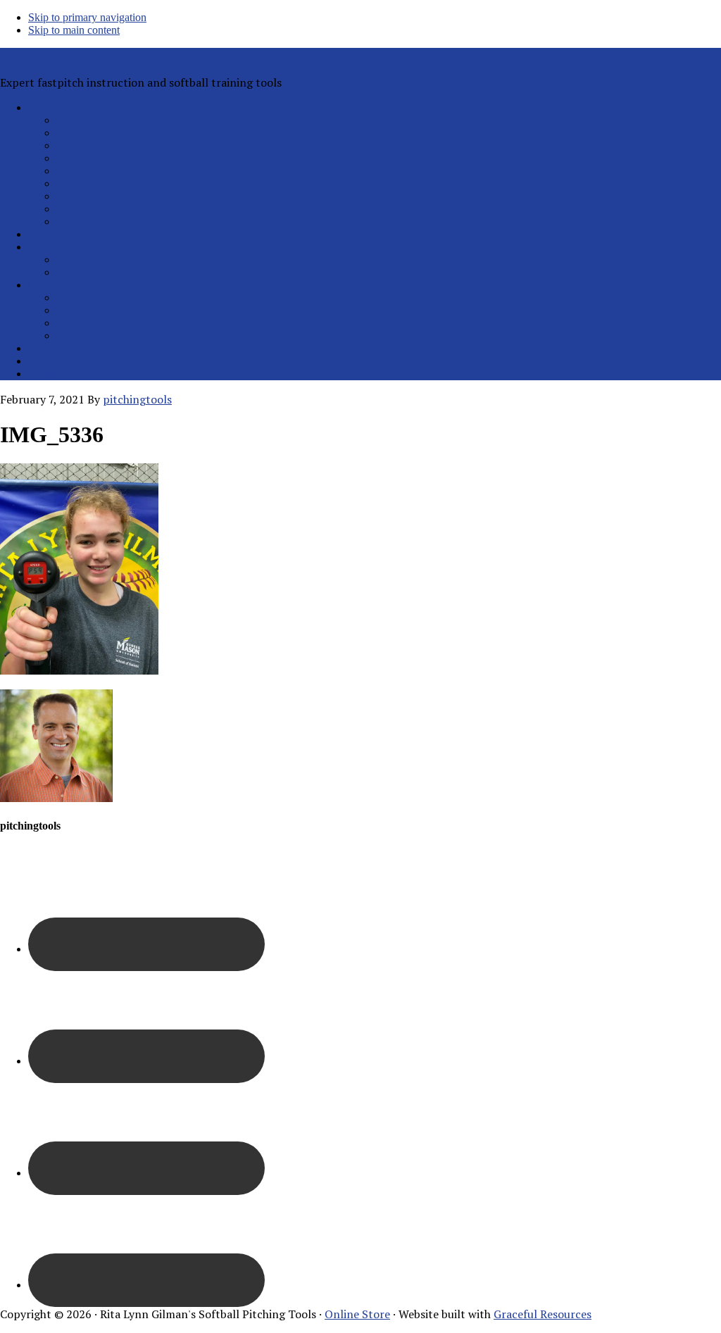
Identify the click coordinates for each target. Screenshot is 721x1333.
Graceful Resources (542, 1314)
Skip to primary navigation (87, 17)
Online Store (357, 1314)
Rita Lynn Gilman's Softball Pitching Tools (108, 55)
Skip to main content (74, 30)
